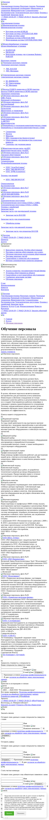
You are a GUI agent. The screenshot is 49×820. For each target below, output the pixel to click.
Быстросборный (7, 104)
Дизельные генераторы (10, 94)
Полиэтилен (6, 108)
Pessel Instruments (8, 119)
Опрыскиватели (7, 184)
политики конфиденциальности (33, 675)
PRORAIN (10, 52)
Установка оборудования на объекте (20, 273)
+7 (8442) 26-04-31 (23, 17)
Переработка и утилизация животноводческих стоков (23, 128)
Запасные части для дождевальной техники (18, 211)
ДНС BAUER (11, 69)
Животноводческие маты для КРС (15, 150)
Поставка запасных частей (16, 256)
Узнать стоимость (8, 352)
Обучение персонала (14, 279)
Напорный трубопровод (11, 100)
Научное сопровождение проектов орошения (24, 261)
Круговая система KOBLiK (17, 31)
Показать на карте (8, 705)
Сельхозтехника (7, 161)
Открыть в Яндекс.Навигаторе (28, 705)
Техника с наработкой (10, 207)
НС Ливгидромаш (13, 83)
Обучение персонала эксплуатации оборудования (26, 254)
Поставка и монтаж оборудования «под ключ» (24, 252)
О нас (3, 283)
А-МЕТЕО (5, 121)
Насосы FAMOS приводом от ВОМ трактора (19, 91)
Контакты (5, 290)
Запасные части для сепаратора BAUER (22, 231)
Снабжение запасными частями (18, 277)
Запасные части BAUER (16, 215)
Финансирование (8, 285)
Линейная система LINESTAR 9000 (20, 38)
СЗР (2, 198)
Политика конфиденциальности (32, 692)
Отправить (38, 672)
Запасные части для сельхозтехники (15, 219)
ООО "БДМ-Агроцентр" (16, 171)
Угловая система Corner (15, 36)
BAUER (4, 115)
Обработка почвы (13, 223)
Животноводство (8, 123)
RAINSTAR (10, 50)
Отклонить (20, 813)
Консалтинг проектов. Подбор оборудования (24, 250)
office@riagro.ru (38, 701)
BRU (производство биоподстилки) (20, 138)
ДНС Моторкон (12, 71)
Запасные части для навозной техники (16, 227)
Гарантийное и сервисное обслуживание (22, 258)
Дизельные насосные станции (13, 65)
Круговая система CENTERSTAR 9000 (21, 34)
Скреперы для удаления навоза (18, 144)
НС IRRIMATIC (12, 81)
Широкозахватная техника (11, 27)
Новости (4, 287)
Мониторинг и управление (12, 111)
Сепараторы (11, 132)
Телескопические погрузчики (13, 201)
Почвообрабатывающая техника (14, 163)
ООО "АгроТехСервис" (15, 167)
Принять (9, 813)
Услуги (4, 242)
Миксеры (9, 136)
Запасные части (7, 209)
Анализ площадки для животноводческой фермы (26, 271)
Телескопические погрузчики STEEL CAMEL (19, 205)
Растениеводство (8, 186)
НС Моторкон (11, 85)
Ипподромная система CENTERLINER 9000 (24, 40)
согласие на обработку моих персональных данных (25, 733)
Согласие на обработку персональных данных (19, 694)
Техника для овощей (9, 176)
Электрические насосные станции (15, 77)
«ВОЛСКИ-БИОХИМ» (10, 194)
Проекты (4, 240)
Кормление (5, 159)
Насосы (9, 134)
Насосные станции (8, 61)
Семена (4, 190)
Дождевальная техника (10, 23)
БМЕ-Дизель (6, 98)
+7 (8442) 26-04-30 (8, 17)
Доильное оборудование (11, 155)
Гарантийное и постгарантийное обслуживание (25, 275)
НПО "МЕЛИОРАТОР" (15, 169)
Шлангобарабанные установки (13, 46)
